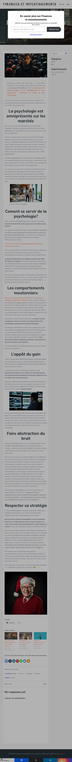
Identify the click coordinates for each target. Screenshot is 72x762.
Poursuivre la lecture (36, 34)
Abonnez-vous (54, 29)
